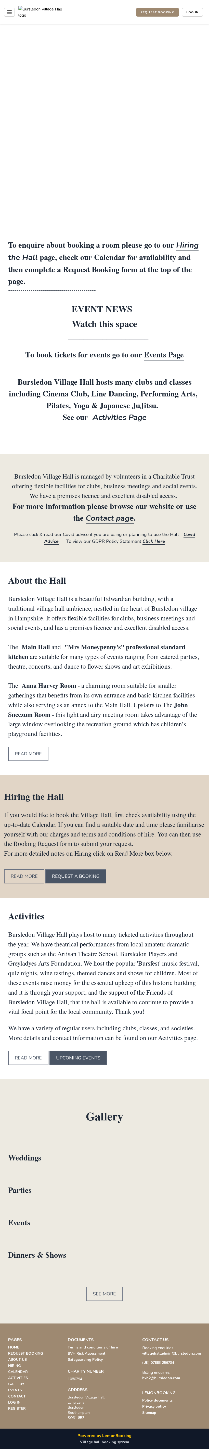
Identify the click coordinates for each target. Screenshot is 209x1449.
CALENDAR (18, 1371)
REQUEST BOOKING (157, 12)
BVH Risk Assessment (86, 1353)
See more (104, 1294)
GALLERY (16, 1384)
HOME (13, 1347)
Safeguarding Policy (85, 1359)
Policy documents (157, 1400)
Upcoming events (78, 1058)
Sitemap (149, 1412)
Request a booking (76, 876)
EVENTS (15, 1390)
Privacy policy (154, 1406)
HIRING (14, 1365)
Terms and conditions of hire (93, 1347)
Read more (28, 754)
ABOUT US (17, 1359)
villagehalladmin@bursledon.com (171, 1353)
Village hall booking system (104, 1442)
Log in (192, 12)
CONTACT (17, 1396)
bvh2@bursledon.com (161, 1378)
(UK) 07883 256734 (158, 1362)
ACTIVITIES (18, 1378)
